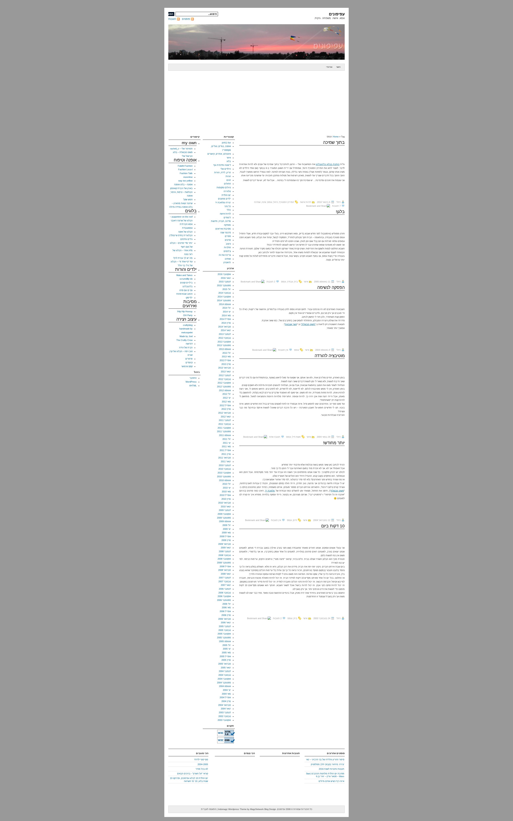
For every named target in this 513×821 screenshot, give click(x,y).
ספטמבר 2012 (224, 386)
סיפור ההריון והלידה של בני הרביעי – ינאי (325, 759)
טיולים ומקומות (224, 187)
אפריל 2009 (225, 536)
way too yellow (185, 180)
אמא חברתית (186, 224)
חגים (228, 180)
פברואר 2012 (224, 413)
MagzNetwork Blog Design (263, 809)
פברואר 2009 (224, 544)
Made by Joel (186, 336)
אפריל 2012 (225, 405)
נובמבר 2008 (224, 555)
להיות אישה (305, 202)
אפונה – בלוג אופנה (183, 184)
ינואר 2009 (226, 547)
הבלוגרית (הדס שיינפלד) (181, 235)
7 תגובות (336, 206)
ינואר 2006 (226, 622)
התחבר (193, 378)
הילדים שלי (225, 169)
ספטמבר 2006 (224, 600)
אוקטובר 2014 (224, 296)
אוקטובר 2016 (224, 274)
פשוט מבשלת (337, 491)
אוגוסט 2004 (225, 686)
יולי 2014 (226, 308)
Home (336, 136)
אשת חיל (296, 437)
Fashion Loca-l (185, 169)
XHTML (193, 385)
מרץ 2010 (226, 499)
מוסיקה (227, 225)
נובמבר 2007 (224, 581)
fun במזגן (226, 142)
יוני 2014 (227, 311)
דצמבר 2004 (225, 671)
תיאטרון (227, 262)
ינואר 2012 (226, 416)
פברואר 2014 (224, 326)
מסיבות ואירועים (223, 229)
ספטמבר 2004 (224, 682)
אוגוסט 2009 (225, 521)
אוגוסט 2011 (225, 435)
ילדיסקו (189, 297)
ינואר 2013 (226, 371)
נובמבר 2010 (224, 469)
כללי (229, 210)
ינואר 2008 (226, 574)
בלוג (229, 161)
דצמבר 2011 (225, 420)
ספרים (228, 236)
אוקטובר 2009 (224, 514)
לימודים (227, 217)
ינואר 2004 (226, 708)
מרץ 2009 (226, 540)
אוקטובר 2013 (224, 341)
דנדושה (189, 344)
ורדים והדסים (186, 239)
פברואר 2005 (224, 664)
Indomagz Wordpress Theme (232, 809)
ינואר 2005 (226, 667)
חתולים (227, 183)
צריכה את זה (225, 255)
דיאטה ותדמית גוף (222, 165)
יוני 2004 (227, 690)
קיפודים (189, 362)
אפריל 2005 (225, 656)
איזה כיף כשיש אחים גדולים (331, 781)
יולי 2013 (226, 353)
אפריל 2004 (225, 697)
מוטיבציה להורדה (330, 355)
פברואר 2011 (224, 457)
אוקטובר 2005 (224, 634)
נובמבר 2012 (224, 379)
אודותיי (329, 67)
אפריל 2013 (225, 360)
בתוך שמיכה (334, 142)
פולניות (227, 247)
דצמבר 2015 (225, 281)
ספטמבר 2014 (224, 300)
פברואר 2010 (224, 503)
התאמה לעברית (208, 809)
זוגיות (228, 176)
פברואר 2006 (224, 619)
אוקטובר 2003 (224, 720)
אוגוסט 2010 (225, 480)
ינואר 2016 (226, 278)
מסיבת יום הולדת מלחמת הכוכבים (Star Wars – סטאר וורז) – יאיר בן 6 (325, 775)
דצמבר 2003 (225, 712)
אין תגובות (283, 350)
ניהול (275, 202)
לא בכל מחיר (202, 769)
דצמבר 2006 (225, 589)
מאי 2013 (226, 356)
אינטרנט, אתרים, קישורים (219, 154)
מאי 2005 (226, 652)
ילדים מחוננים (224, 198)
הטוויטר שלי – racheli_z (181, 148)
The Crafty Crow (184, 340)
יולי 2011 (226, 439)
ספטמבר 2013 (224, 345)
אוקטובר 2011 (224, 428)
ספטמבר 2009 (224, 518)
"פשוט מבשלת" (308, 324)
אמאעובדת (187, 228)
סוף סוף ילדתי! (201, 759)
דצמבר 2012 (225, 375)
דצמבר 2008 (225, 551)
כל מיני (227, 206)
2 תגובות (271, 281)
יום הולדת (226, 195)
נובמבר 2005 (224, 630)
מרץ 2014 (226, 323)
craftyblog (188, 325)
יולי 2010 (226, 484)
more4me (188, 177)
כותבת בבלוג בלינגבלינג (327, 164)
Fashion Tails (186, 173)
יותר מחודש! (334, 442)
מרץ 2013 (226, 364)
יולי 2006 (226, 604)
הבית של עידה (186, 347)
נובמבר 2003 (224, 716)
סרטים (228, 240)
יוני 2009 (227, 529)
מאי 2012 (226, 401)
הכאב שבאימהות (184, 294)
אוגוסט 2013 (225, 349)
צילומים (227, 251)
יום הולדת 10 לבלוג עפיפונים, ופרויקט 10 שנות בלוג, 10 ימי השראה (189, 779)
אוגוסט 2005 (225, 641)
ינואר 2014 (226, 330)
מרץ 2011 (226, 454)
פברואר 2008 (224, 570)
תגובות (172, 18)
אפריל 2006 (225, 611)
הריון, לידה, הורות (222, 172)
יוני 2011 (227, 443)
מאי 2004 (226, 694)
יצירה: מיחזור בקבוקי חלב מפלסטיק (327, 764)
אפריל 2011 (225, 450)
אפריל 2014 (225, 319)
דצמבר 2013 (225, 334)
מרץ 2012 (226, 409)
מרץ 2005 (226, 660)
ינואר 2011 (226, 461)
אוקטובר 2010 (224, 472)
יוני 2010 (227, 488)
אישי (306, 281)
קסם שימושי (187, 366)
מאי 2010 (226, 491)
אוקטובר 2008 (224, 559)
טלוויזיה (227, 191)
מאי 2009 (226, 532)
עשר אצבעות (291, 324)
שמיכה (257, 202)
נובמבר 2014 (224, 293)
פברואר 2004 (224, 705)
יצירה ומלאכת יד (223, 202)
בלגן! (340, 211)
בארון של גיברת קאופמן (181, 188)
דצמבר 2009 (225, 510)
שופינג (228, 259)
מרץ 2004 (226, 701)
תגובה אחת (274, 437)
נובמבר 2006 (224, 592)
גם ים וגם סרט (186, 290)
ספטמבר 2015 (224, 285)
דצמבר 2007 (225, 577)
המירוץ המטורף (286, 202)
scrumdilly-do (186, 279)
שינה (264, 202)
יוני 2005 (227, 649)
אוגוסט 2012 (225, 390)
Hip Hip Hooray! (185, 311)
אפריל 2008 (225, 566)
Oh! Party (188, 315)
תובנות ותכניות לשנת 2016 (331, 769)
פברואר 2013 (224, 368)
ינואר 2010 (226, 506)
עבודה (290, 281)
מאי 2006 (226, 607)
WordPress (191, 382)
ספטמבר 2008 (224, 562)
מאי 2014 (226, 315)
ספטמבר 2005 (224, 637)
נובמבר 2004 (224, 675)
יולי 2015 (226, 289)
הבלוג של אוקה (185, 232)
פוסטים (186, 18)
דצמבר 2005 (225, 626)
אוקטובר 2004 (224, 679)
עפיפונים (337, 14)
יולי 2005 (226, 645)
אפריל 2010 (225, 495)
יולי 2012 (226, 394)
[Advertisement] (256, 101)
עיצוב (228, 244)
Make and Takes (184, 275)
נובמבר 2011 (224, 424)
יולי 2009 (226, 525)
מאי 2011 (226, 446)
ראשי (338, 67)
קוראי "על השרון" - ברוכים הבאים (192, 773)
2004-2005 (203, 764)
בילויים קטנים (186, 282)
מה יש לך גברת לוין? (183, 258)
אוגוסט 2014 (225, 304)
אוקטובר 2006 (224, 596)
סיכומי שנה (225, 232)
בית (296, 281)
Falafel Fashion (185, 166)
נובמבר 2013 (224, 338)
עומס (269, 202)
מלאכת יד (270, 491)
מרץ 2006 (226, 615)
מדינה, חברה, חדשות (221, 221)
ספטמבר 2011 (224, 431)
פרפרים (189, 359)
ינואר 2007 (226, 585)
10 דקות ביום (333, 526)
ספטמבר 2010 (224, 476)
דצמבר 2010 (225, 465)
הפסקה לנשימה (331, 287)
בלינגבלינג (188, 286)
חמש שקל (188, 199)
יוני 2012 (227, 398)
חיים (295, 520)
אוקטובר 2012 (224, 383)
